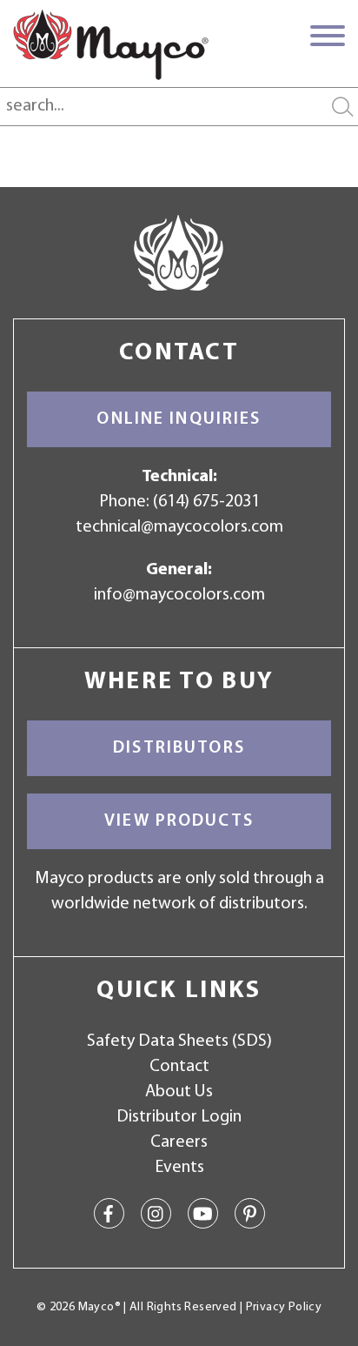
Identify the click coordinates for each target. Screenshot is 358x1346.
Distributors (179, 748)
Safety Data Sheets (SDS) (179, 1041)
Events (179, 1167)
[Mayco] (111, 44)
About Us (179, 1092)
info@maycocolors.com (179, 595)
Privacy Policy (284, 1307)
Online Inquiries (178, 419)
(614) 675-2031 (206, 502)
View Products (179, 821)
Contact (179, 1066)
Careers (179, 1142)
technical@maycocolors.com (179, 527)
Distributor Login (179, 1117)
